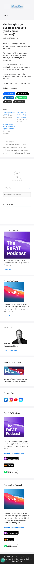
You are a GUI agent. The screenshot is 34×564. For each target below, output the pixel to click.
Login (29, 188)
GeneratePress (17, 561)
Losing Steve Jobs (10, 351)
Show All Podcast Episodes (14, 453)
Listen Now (8, 270)
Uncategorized (10, 142)
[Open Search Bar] (31, 15)
